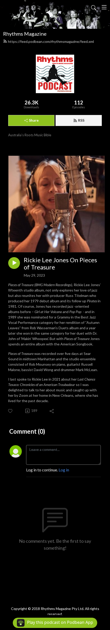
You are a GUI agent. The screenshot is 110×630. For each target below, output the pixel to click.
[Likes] (11, 411)
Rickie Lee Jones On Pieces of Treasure (60, 263)
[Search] (93, 7)
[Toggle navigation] (104, 7)
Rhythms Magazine (25, 34)
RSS (81, 120)
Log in (64, 469)
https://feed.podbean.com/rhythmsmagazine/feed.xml (51, 41)
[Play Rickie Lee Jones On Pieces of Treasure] (14, 263)
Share (34, 120)
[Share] (52, 411)
